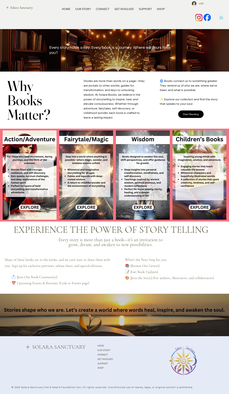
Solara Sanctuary (21, 8)
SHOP (101, 368)
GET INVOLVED (105, 359)
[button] (221, 16)
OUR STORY (104, 350)
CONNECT (103, 354)
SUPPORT (103, 363)
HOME (101, 346)
